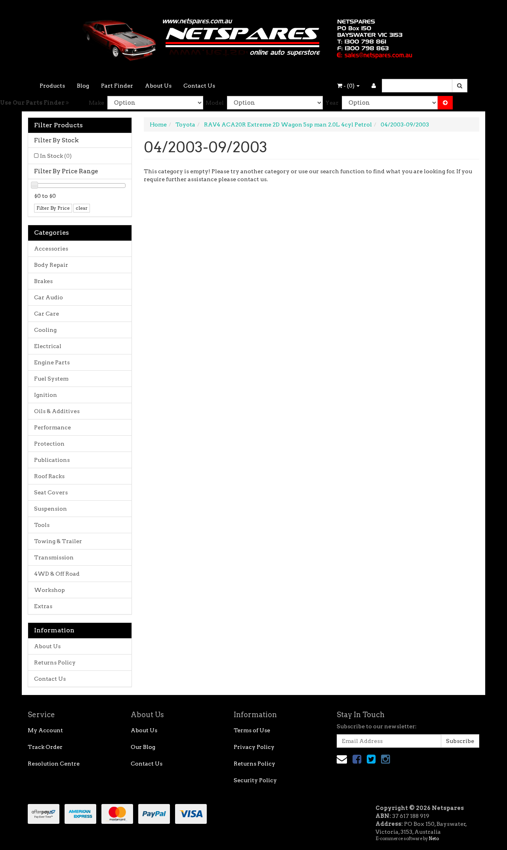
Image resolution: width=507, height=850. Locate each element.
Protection (49, 443)
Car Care (46, 313)
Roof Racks (49, 476)
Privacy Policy (254, 747)
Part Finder (117, 85)
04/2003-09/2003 (405, 124)
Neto (434, 838)
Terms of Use (252, 730)
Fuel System (51, 378)
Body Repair (51, 265)
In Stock (56, 156)
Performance (52, 427)
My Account (45, 730)
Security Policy (255, 780)
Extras (43, 606)
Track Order (45, 747)
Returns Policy (55, 662)
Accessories (51, 248)
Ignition (45, 395)
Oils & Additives (57, 411)
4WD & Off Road (57, 573)
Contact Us (199, 85)
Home (158, 124)
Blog (83, 85)
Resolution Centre (54, 763)
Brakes (43, 281)
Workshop (49, 590)
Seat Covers (51, 492)
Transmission (54, 557)
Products (52, 85)
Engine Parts (52, 362)
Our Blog (143, 747)
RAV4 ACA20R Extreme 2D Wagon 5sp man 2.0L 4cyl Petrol (288, 124)
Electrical (47, 346)
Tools (42, 525)
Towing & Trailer (58, 541)
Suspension (50, 508)
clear (82, 208)
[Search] (459, 85)
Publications (52, 460)
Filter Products (58, 125)
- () (349, 85)
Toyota (185, 124)
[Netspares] (253, 37)
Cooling (45, 330)
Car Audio (48, 297)
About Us (158, 85)
